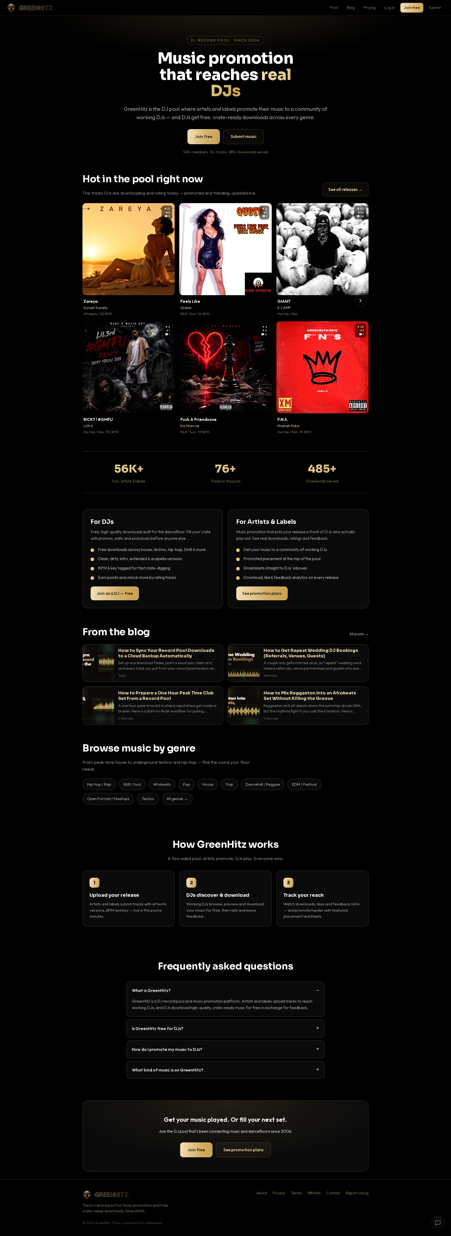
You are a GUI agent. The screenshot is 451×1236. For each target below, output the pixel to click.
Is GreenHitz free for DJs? (157, 1028)
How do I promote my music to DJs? (167, 1049)
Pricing (370, 7)
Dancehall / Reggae (263, 784)
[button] (167, 288)
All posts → (359, 634)
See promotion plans (262, 593)
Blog (351, 7)
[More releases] (360, 301)
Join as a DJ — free (115, 593)
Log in (389, 7)
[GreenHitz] (30, 7)
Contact (333, 1193)
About (261, 1193)
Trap (229, 784)
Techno (148, 798)
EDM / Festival (304, 784)
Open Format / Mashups (108, 798)
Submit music (243, 136)
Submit (435, 7)
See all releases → (345, 189)
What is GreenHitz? (151, 990)
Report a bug (357, 1193)
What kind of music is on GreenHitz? (167, 1070)
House (207, 784)
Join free (412, 7)
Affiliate (314, 1193)
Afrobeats (162, 784)
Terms (296, 1193)
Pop (186, 784)
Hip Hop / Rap (99, 784)
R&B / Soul (132, 784)
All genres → (177, 798)
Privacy (279, 1193)
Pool (334, 7)
